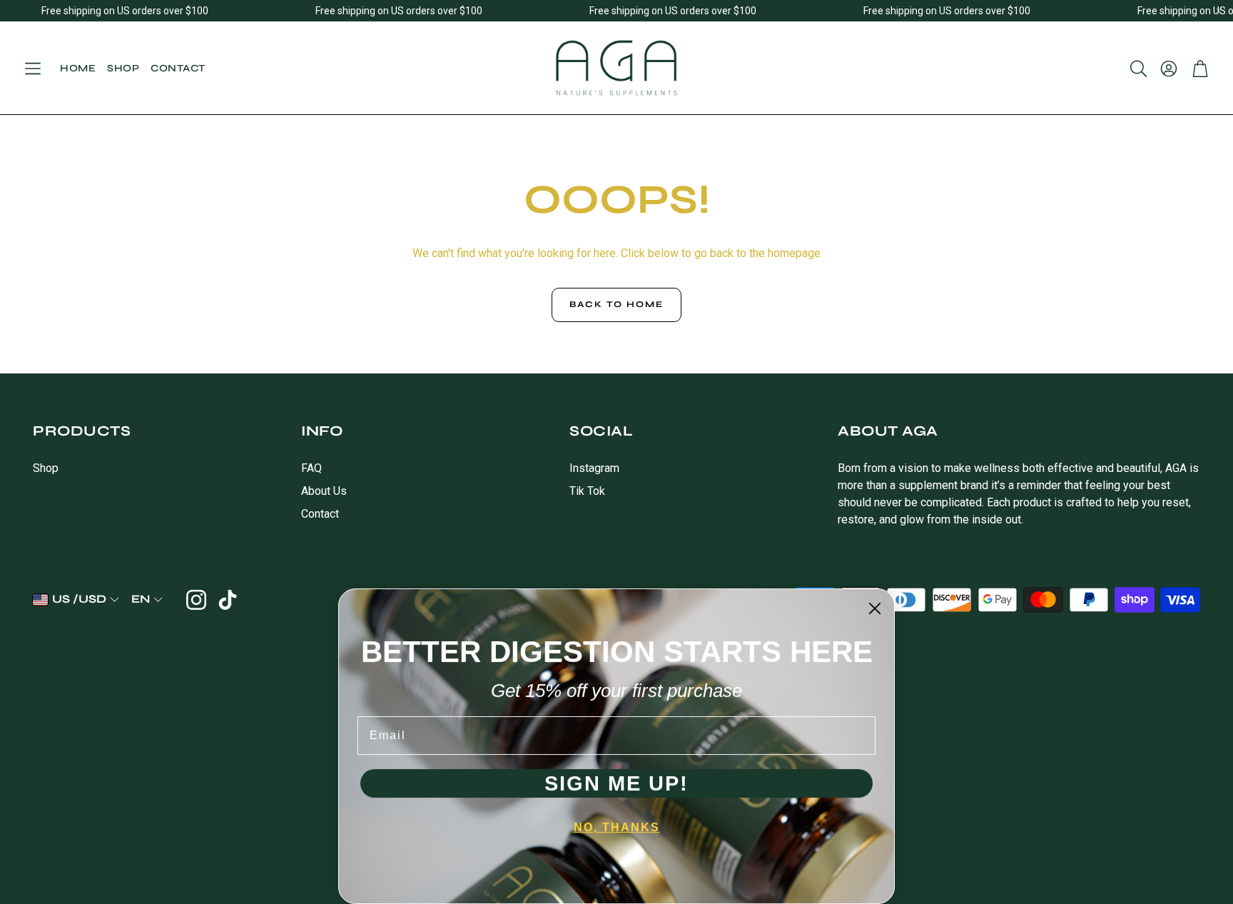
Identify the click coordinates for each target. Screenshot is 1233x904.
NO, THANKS (617, 827)
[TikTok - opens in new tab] (228, 600)
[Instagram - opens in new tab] (196, 600)
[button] (33, 69)
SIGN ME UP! (616, 783)
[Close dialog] (875, 608)
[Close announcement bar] (1218, 10)
